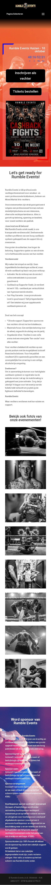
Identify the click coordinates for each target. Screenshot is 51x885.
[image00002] (25, 654)
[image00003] (25, 588)
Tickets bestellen (25, 91)
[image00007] (25, 488)
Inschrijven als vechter (25, 75)
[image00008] (25, 455)
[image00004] (25, 621)
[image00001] (25, 687)
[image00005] (25, 555)
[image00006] (25, 522)
